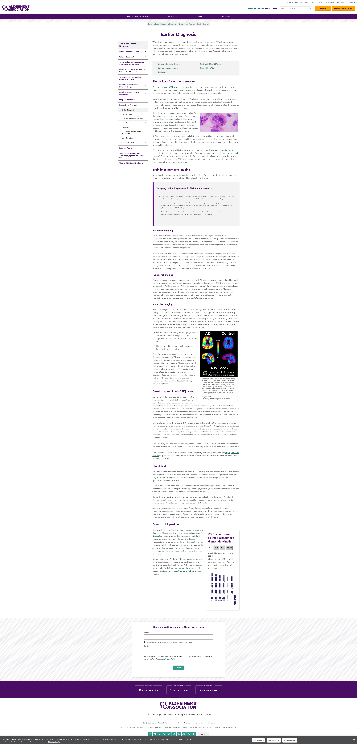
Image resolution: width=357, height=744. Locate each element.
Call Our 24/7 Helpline (255, 8)
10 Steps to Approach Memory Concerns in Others (131, 78)
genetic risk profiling (178, 162)
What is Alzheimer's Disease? (130, 52)
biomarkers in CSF (173, 159)
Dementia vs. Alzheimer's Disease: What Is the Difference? (132, 71)
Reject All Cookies (274, 740)
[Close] (354, 740)
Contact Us (212, 723)
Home (150, 24)
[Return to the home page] (16, 8)
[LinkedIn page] (179, 734)
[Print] (188, 734)
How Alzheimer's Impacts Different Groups (128, 86)
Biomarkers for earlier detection (169, 64)
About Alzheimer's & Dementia (165, 24)
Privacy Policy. (54, 742)
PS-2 (222, 548)
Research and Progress (187, 24)
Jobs (143, 723)
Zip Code (147, 646)
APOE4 (229, 548)
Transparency (199, 723)
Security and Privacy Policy (158, 723)
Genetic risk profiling (207, 68)
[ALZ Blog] (174, 734)
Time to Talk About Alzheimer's (131, 163)
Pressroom (187, 723)
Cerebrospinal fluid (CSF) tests (210, 64)
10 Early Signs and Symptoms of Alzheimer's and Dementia (131, 63)
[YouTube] (169, 734)
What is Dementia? (126, 57)
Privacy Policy (170, 659)
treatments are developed (180, 548)
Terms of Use (175, 723)
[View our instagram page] (155, 734)
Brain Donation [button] (127, 138)
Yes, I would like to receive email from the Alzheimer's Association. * (170, 642)
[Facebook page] (150, 734)
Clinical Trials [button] (126, 123)
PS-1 (216, 548)
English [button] (203, 734)
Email (146, 633)
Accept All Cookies (289, 740)
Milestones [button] (125, 127)
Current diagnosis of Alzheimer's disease (170, 87)
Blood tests (161, 72)
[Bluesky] (164, 734)
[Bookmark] (193, 734)
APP (210, 548)
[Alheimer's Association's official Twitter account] (159, 734)
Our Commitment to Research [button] (132, 119)
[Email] (184, 734)
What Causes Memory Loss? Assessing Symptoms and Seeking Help (131, 155)
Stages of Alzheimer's (127, 100)
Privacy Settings (258, 740)
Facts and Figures (125, 148)
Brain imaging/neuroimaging (168, 68)
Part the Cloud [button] (127, 114)
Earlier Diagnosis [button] (128, 110)
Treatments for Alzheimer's (129, 143)
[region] (178, 740)
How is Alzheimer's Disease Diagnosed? (129, 93)
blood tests (225, 153)
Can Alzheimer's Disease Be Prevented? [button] (131, 133)
